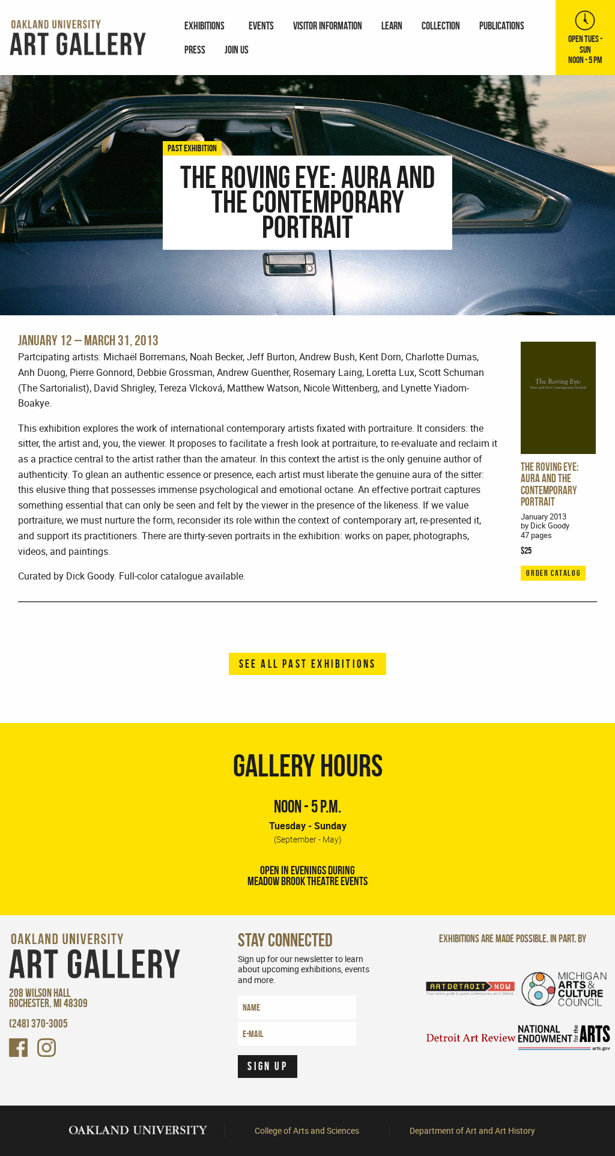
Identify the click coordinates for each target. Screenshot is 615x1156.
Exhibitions (204, 25)
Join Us (237, 49)
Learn (391, 25)
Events (261, 25)
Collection (441, 25)
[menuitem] (207, 25)
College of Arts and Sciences (307, 1130)
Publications (501, 25)
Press (194, 49)
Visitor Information (327, 25)
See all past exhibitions (308, 664)
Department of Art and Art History (472, 1130)
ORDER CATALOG (553, 573)
